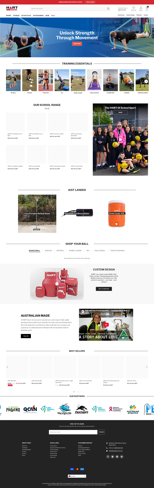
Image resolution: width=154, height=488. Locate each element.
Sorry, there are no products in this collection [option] (77, 258)
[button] (8, 37)
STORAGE (126, 92)
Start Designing (31, 45)
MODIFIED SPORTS (143, 92)
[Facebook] (108, 456)
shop (120, 112)
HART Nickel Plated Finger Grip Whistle (111, 381)
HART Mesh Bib (12, 380)
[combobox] (68, 8)
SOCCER (29, 92)
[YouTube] (121, 456)
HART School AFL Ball (76, 166)
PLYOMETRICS (110, 92)
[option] (77, 2)
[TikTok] (117, 456)
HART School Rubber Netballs (57, 166)
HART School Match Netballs (15, 166)
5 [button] (81, 54)
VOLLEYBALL (99, 251)
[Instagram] (112, 456)
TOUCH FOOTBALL (117, 251)
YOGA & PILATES (94, 92)
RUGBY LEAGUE (78, 93)
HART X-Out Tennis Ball (85, 380)
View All (47, 108)
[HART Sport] (13, 80)
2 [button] (74, 54)
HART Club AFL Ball (37, 380)
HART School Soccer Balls (56, 133)
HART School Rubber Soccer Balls (15, 134)
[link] (120, 139)
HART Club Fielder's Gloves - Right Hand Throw (64, 381)
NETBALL (13, 92)
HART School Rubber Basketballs (76, 134)
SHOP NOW (91, 2)
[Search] (70, 8)
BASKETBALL (34, 251)
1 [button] (72, 54)
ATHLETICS (46, 92)
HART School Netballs (34, 166)
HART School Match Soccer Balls (36, 134)
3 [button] (78, 391)
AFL (62, 92)
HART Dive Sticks (131, 380)
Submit (101, 432)
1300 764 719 (118, 448)
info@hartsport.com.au (116, 451)
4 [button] (79, 54)
